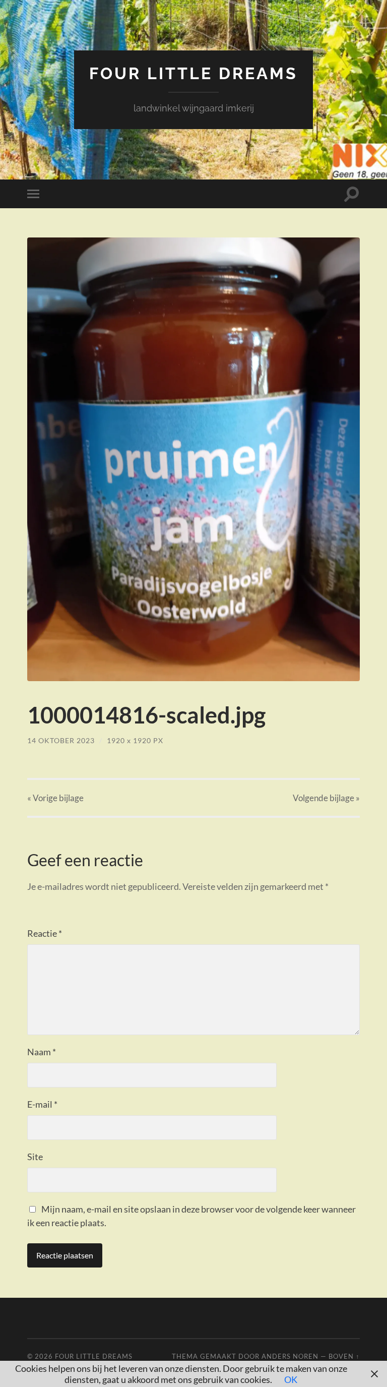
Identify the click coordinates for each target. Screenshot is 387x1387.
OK (290, 1379)
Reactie (44, 933)
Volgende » (326, 798)
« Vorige (55, 798)
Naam (41, 1051)
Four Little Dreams (193, 73)
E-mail (42, 1104)
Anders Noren (290, 1356)
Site (35, 1156)
